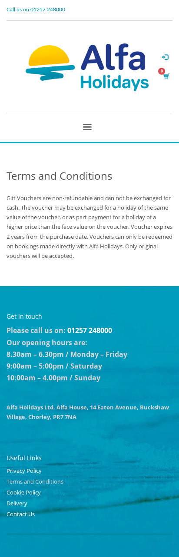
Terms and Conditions (35, 481)
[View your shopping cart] (165, 76)
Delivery (17, 503)
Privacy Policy (24, 471)
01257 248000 (89, 330)
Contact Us (21, 514)
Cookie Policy (24, 492)
